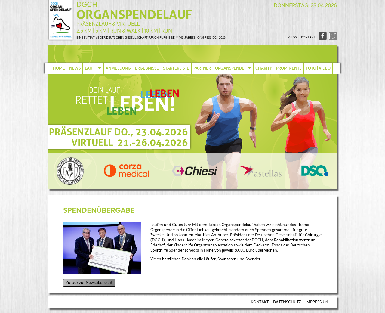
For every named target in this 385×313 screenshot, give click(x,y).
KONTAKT (308, 37)
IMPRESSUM (316, 302)
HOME (59, 68)
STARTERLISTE (176, 68)
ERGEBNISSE (147, 68)
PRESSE (293, 37)
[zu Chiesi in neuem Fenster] (194, 175)
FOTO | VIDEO (318, 68)
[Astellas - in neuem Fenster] (261, 176)
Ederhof (157, 245)
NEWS (75, 68)
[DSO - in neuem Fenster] (314, 175)
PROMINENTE (289, 68)
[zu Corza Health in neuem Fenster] (126, 176)
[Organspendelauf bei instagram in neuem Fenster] (332, 39)
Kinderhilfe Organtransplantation (203, 245)
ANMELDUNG (118, 68)
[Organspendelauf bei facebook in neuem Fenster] (322, 39)
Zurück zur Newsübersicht (89, 283)
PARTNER (202, 68)
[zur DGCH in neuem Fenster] (70, 184)
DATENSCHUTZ (287, 302)
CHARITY (263, 68)
